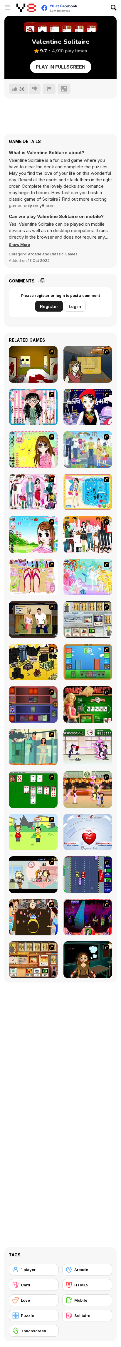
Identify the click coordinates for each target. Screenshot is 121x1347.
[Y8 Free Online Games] (26, 8)
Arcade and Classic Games (53, 254)
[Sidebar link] (8, 8)
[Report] (49, 89)
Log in (75, 306)
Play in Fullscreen (60, 67)
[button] (19, 244)
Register (49, 306)
